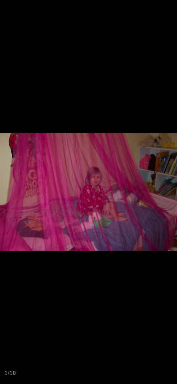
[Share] (147, 10)
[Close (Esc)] (167, 10)
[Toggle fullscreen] (127, 10)
